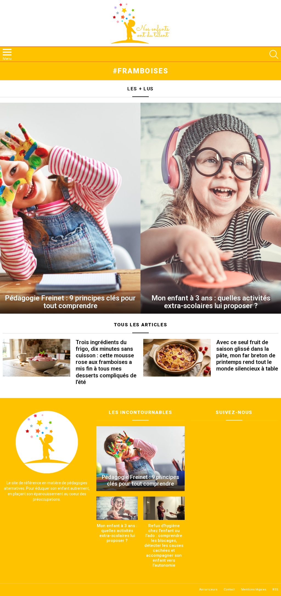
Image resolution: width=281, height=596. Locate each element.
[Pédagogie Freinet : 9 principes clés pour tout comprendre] (70, 208)
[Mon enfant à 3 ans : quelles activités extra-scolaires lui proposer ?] (210, 208)
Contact (229, 589)
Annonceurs (208, 589)
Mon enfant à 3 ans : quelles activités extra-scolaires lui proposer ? (117, 533)
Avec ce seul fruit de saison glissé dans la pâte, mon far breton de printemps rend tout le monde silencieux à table (247, 355)
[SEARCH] (273, 54)
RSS (275, 589)
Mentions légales (253, 589)
